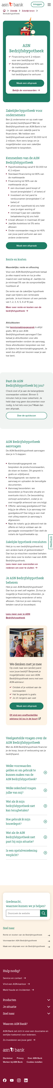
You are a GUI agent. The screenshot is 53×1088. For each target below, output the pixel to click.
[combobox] (26, 913)
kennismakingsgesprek (22, 327)
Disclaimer (8, 1058)
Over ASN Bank (35, 1058)
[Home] (12, 4)
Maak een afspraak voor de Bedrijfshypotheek (24, 946)
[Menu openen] (49, 4)
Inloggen (37, 4)
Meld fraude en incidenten (17, 989)
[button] (26, 999)
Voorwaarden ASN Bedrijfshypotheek (20, 940)
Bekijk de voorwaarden (25, 90)
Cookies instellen (34, 1062)
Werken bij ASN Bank (13, 1062)
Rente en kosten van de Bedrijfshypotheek (22, 935)
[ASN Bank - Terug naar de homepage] (13, 1051)
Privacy (20, 1058)
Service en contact (13, 978)
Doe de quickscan (26, 415)
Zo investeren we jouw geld (17, 1040)
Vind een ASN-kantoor (15, 984)
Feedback (51, 541)
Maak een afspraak (26, 83)
